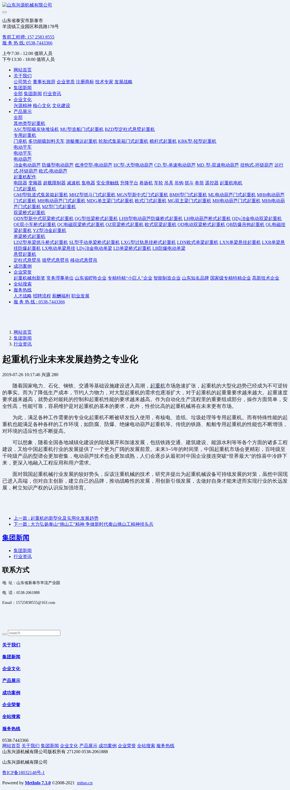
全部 (18, 93)
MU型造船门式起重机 (82, 129)
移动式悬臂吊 (83, 260)
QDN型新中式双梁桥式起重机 (44, 218)
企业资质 (66, 81)
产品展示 (23, 111)
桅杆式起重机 (163, 141)
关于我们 (23, 75)
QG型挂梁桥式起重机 (96, 218)
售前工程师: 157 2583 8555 (28, 37)
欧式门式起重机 (151, 200)
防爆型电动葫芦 (58, 165)
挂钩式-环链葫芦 (256, 165)
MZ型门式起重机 (59, 206)
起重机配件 (25, 176)
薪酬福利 (61, 295)
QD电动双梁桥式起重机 (201, 224)
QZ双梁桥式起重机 (125, 224)
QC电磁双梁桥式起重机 (81, 224)
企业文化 (23, 99)
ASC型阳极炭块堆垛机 (36, 129)
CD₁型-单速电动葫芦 (175, 165)
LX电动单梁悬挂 (58, 248)
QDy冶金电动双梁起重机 (257, 218)
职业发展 (80, 295)
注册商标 (85, 81)
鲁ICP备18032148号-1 (23, 772)
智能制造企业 (167, 278)
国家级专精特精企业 (230, 278)
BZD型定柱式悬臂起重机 (130, 129)
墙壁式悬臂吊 (55, 260)
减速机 (73, 182)
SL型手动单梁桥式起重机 (94, 242)
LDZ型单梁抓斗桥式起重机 (41, 242)
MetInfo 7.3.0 (38, 782)
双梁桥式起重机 (29, 212)
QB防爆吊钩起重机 (245, 224)
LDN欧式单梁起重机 (197, 242)
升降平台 (129, 182)
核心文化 (42, 105)
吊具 (168, 182)
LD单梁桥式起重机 (132, 248)
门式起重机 (25, 188)
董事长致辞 (44, 81)
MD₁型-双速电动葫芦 (218, 165)
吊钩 (179, 182)
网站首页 (23, 69)
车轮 (158, 182)
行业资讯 (52, 93)
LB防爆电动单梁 (168, 248)
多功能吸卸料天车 (46, 141)
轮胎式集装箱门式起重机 (123, 141)
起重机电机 (231, 182)
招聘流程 (42, 295)
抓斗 (189, 182)
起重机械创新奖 (29, 278)
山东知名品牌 (195, 278)
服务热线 (23, 290)
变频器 (35, 182)
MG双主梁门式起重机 (189, 200)
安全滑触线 (107, 182)
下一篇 (83, 524)
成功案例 (23, 266)
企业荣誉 (23, 272)
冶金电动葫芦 (27, 165)
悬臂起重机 (25, 254)
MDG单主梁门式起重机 (110, 200)
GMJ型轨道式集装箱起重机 (41, 194)
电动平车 (23, 147)
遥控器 (212, 182)
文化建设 (61, 105)
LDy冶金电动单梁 (94, 248)
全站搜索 (23, 284)
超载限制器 (54, 182)
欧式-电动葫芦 (53, 171)
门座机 (20, 141)
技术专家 (104, 81)
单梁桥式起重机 (29, 236)
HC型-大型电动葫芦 (133, 165)
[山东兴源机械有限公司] (145, 5)
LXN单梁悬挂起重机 (240, 242)
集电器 (88, 182)
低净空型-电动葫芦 (93, 165)
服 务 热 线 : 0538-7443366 (39, 301)
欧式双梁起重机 (160, 224)
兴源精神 (23, 105)
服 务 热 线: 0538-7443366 (27, 43)
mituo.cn (85, 782)
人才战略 (23, 295)
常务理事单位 (60, 278)
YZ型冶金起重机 (49, 230)
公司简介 (23, 81)
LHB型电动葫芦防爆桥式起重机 (151, 218)
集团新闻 (23, 87)
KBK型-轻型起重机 (197, 141)
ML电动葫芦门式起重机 (232, 194)
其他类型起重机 (29, 123)
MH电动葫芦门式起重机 (61, 200)
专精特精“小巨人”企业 (130, 278)
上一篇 (56, 518)
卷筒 (199, 182)
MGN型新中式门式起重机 (142, 194)
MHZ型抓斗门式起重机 (92, 194)
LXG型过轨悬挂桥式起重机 (148, 242)
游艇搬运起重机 (81, 141)
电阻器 (20, 182)
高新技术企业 (265, 278)
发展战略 (123, 81)
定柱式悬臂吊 (27, 260)
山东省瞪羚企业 (90, 278)
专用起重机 (25, 135)
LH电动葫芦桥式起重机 (207, 218)
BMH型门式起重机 (188, 194)
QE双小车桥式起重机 (35, 224)
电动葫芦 (23, 159)
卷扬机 (146, 182)
